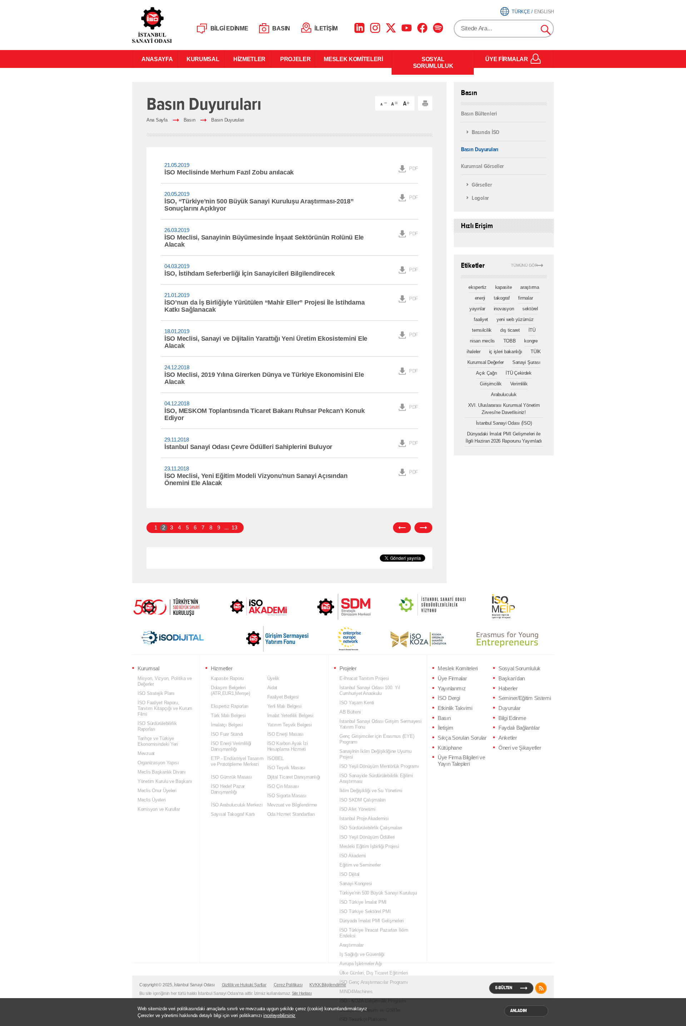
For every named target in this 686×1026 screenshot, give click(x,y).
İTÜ (532, 330)
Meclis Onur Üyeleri (157, 790)
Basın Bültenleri (479, 114)
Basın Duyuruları (227, 120)
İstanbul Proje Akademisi (364, 818)
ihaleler (474, 351)
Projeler (348, 668)
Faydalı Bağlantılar (519, 728)
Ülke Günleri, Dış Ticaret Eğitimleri (373, 973)
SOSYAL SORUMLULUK (433, 62)
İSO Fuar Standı (227, 734)
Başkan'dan (511, 678)
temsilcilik (482, 330)
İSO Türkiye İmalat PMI (363, 902)
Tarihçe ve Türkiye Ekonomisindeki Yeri (158, 741)
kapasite (503, 287)
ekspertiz (477, 287)
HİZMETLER (247, 59)
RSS (541, 988)
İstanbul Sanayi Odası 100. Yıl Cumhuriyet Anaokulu (369, 690)
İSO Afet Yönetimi (357, 809)
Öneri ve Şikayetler (519, 748)
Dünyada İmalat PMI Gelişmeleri (371, 920)
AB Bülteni (350, 712)
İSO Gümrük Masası (231, 777)
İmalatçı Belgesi (227, 724)
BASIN (281, 28)
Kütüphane (450, 748)
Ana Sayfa (157, 120)
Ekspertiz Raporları (230, 706)
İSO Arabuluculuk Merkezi (237, 805)
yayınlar (477, 308)
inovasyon (504, 308)
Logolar (480, 198)
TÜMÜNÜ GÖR (524, 265)
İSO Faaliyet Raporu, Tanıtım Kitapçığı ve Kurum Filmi (165, 708)
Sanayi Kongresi (355, 883)
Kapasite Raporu (227, 678)
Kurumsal (148, 668)
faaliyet (481, 319)
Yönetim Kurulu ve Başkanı (165, 781)
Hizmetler (221, 668)
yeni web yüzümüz (515, 319)
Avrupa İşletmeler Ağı (360, 963)
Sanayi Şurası (526, 362)
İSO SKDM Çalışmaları (362, 800)
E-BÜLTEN (503, 988)
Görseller (482, 185)
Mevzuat (146, 753)
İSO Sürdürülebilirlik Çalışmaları (370, 827)
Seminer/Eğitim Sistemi (524, 698)
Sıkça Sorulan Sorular (462, 738)
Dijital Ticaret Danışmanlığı (294, 777)
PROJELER (293, 59)
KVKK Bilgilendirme (327, 984)
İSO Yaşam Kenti (356, 702)
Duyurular (509, 708)
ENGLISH (544, 11)
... (226, 528)
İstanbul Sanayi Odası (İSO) (504, 423)
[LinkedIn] (359, 28)
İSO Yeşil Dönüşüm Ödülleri (367, 837)
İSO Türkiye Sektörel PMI (365, 911)
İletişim (445, 728)
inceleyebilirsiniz (279, 1015)
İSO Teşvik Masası (286, 767)
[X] (391, 28)
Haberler (508, 688)
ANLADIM (518, 1010)
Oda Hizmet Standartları (291, 814)
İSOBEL (275, 758)
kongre (530, 341)
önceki (402, 527)
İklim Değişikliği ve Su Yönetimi (370, 790)
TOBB (509, 341)
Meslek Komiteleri (458, 668)
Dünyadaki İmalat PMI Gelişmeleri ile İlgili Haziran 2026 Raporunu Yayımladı (504, 437)
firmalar (525, 298)
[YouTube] (407, 28)
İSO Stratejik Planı (156, 693)
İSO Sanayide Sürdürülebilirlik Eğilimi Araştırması (376, 778)
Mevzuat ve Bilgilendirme (292, 805)
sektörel (530, 308)
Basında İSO (485, 132)
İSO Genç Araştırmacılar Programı (373, 982)
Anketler (507, 738)
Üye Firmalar (452, 678)
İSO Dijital (349, 874)
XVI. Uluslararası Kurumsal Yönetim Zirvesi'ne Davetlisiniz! (504, 409)
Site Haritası (302, 993)
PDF (413, 168)
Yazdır (425, 103)
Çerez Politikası (288, 984)
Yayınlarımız (452, 688)
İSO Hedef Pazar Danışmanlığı (228, 789)
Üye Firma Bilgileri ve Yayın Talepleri (461, 761)
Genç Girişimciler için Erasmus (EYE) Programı (376, 739)
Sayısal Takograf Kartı (233, 814)
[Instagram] (375, 28)
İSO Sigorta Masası (287, 795)
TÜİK (536, 351)
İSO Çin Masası (283, 786)
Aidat (272, 687)
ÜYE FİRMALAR (506, 59)
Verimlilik (519, 383)
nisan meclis (482, 341)
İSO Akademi (250, 606)
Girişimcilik (491, 383)
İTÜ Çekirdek (519, 373)
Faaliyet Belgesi (283, 697)
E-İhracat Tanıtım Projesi (364, 678)
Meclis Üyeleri (151, 800)
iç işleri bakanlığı (505, 351)
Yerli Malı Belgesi (284, 706)
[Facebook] (422, 28)
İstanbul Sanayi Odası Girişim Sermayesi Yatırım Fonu (380, 724)
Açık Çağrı (486, 373)
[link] (330, 607)
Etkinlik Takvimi (455, 708)
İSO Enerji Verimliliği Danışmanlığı (231, 746)
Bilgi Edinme (512, 718)
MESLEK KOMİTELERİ (353, 59)
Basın (189, 120)
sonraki (423, 527)
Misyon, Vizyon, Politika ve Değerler (165, 681)
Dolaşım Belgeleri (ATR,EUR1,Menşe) (230, 690)
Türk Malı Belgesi (228, 715)
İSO (170, 25)
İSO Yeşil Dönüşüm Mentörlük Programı (379, 766)
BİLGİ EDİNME (229, 28)
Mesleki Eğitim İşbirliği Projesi (369, 846)
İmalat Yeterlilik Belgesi (290, 715)
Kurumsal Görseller (482, 165)
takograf (502, 298)
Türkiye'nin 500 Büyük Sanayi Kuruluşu (378, 893)
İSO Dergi (449, 698)
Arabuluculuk (504, 394)
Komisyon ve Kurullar (159, 809)
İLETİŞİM (326, 28)
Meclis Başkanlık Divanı (162, 772)
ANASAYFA (155, 59)
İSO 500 (171, 606)
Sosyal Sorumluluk (519, 668)
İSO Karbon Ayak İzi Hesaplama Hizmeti (287, 746)
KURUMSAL (201, 59)
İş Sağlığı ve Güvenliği (361, 954)
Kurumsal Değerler (485, 362)
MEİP (491, 606)
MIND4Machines (356, 991)
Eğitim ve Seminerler (360, 865)
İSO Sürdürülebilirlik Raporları (157, 726)
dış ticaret (510, 330)
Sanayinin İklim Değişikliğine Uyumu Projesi (375, 754)
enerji (480, 298)
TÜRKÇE (521, 11)
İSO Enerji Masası (285, 734)
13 (234, 528)
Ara (546, 30)
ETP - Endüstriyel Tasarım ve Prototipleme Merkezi (237, 761)
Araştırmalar (351, 945)
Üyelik (273, 678)
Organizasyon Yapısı (158, 762)
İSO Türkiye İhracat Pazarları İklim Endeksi (373, 932)
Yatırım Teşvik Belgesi (289, 724)
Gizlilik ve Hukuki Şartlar (244, 984)
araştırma (529, 287)
